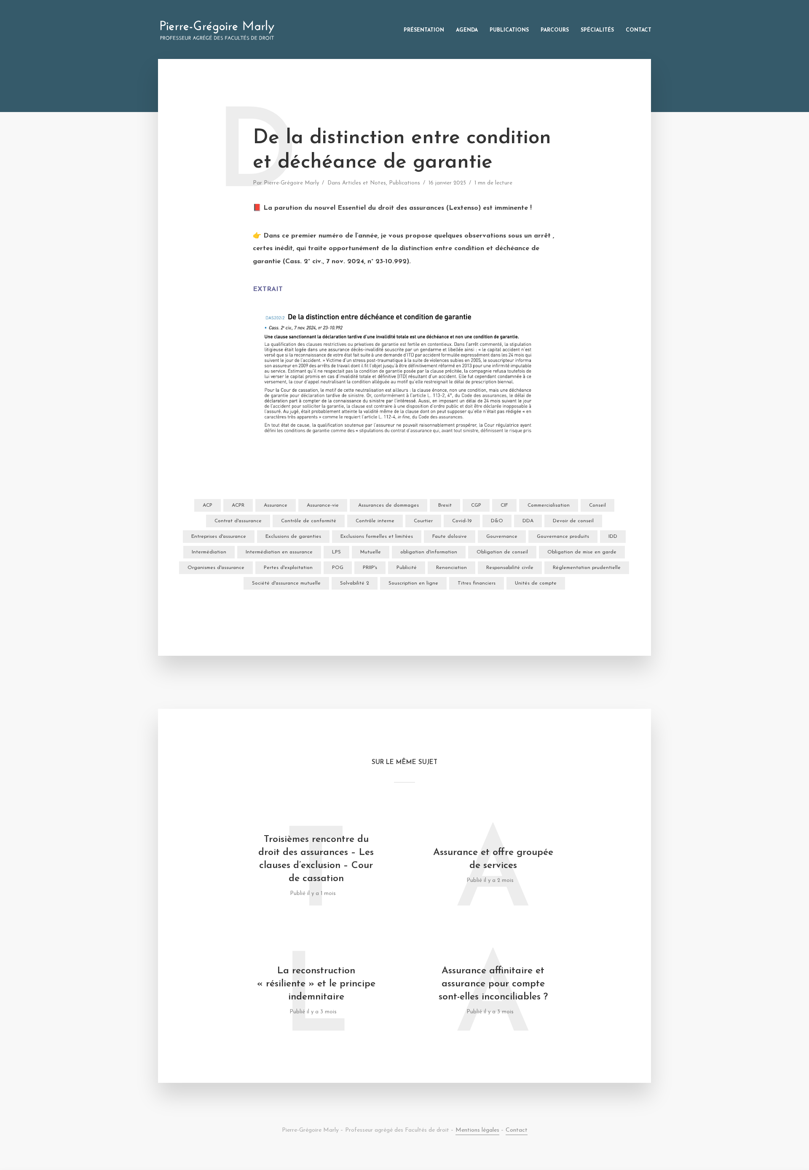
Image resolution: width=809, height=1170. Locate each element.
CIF (504, 505)
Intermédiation (209, 552)
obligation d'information (428, 552)
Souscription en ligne (413, 583)
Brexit (445, 505)
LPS (336, 552)
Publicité (406, 567)
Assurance (275, 505)
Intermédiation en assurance (279, 552)
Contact (638, 30)
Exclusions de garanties (293, 536)
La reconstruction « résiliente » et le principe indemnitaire (316, 984)
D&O (497, 521)
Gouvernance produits (563, 536)
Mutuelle (370, 552)
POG (337, 567)
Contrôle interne (375, 521)
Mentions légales (477, 1130)
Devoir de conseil (573, 521)
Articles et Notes (364, 183)
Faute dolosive (449, 536)
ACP (207, 505)
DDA (527, 521)
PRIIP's (370, 567)
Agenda (467, 30)
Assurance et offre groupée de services (493, 859)
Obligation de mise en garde (581, 552)
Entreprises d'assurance (218, 536)
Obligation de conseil (502, 552)
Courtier (423, 521)
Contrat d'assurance (238, 521)
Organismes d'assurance (216, 567)
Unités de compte (536, 583)
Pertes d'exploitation (288, 567)
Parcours (555, 30)
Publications (509, 30)
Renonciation (451, 567)
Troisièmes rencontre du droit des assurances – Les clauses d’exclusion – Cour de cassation (316, 859)
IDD (612, 536)
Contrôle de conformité (308, 521)
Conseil (597, 505)
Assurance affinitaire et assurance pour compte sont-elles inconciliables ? (493, 984)
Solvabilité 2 (354, 583)
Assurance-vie (323, 505)
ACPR (238, 505)
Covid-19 (461, 521)
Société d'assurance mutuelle (286, 583)
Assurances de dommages (388, 505)
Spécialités (597, 30)
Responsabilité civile (509, 567)
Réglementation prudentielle (587, 567)
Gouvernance (501, 536)
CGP (476, 505)
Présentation (424, 30)
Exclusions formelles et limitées (376, 536)
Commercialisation (549, 505)
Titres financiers (477, 583)
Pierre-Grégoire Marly (291, 183)
